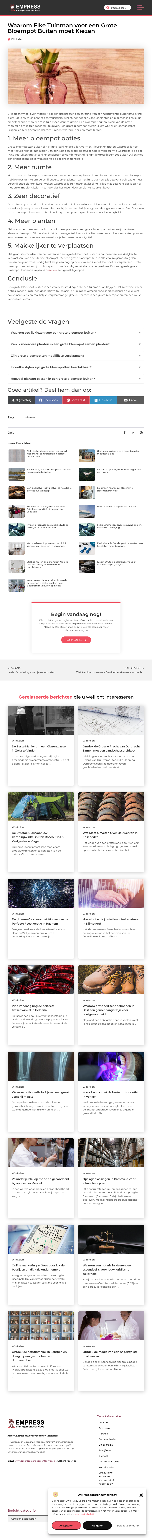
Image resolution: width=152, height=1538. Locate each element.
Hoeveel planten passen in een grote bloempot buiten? (76, 379)
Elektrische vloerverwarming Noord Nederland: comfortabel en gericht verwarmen (47, 454)
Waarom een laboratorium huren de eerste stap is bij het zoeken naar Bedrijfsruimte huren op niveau (47, 583)
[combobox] (117, 7)
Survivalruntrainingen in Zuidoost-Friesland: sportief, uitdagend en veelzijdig (46, 509)
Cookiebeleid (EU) (109, 1461)
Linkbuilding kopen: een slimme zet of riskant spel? (106, 1478)
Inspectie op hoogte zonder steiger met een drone (119, 470)
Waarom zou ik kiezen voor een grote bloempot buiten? (76, 332)
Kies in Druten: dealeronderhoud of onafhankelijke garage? (116, 563)
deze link (51, 270)
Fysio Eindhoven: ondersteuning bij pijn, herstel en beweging (119, 526)
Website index (107, 1467)
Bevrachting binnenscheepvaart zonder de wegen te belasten (49, 470)
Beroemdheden (107, 1439)
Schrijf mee (105, 1450)
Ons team (104, 1428)
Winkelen (17, 39)
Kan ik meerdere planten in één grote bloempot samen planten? (76, 344)
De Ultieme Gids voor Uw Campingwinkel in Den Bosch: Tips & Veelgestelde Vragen (38, 837)
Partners (103, 1433)
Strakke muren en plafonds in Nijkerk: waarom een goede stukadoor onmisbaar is (47, 564)
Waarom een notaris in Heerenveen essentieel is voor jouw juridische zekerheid (108, 1270)
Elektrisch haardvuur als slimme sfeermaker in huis (115, 489)
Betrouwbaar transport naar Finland (117, 506)
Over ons (104, 1422)
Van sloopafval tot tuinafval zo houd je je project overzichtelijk (49, 489)
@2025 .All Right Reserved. (42, 1461)
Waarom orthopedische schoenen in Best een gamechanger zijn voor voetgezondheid (108, 1010)
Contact (103, 1456)
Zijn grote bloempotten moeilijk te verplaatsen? (76, 355)
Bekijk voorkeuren (128, 1525)
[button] (141, 1495)
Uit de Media (106, 1444)
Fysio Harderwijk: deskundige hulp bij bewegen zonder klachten (47, 526)
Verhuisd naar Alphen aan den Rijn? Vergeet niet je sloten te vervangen (46, 544)
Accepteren (66, 1525)
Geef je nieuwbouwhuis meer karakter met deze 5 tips (118, 452)
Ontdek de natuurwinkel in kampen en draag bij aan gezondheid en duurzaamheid (39, 1356)
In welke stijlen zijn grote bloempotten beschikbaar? (76, 367)
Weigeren (97, 1525)
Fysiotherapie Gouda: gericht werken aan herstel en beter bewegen (120, 544)
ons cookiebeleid (84, 1514)
